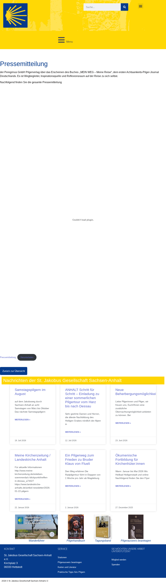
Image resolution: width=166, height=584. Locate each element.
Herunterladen (26, 357)
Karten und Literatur (67, 567)
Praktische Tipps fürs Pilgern (71, 572)
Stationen (62, 557)
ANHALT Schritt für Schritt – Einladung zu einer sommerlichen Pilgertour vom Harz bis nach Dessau (82, 398)
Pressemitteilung (8, 357)
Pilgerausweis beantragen (70, 562)
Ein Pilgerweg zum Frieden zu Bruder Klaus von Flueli (79, 459)
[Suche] (124, 7)
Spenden (116, 564)
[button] (140, 6)
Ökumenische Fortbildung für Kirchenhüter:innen (130, 459)
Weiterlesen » (22, 420)
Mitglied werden (119, 559)
